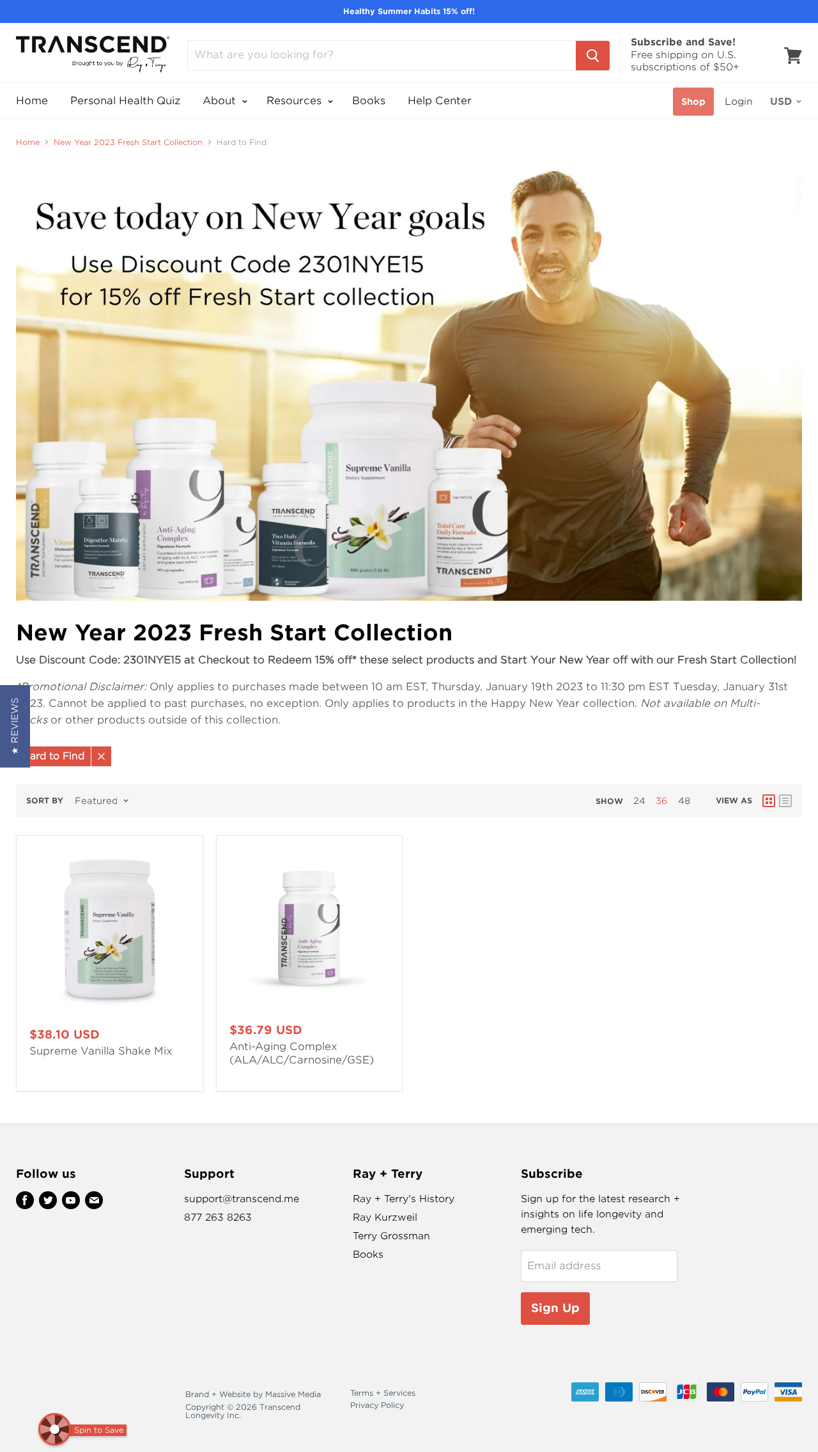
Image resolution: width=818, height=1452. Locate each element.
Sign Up (555, 1308)
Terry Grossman (391, 1236)
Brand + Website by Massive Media (253, 1394)
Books (368, 101)
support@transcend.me (241, 1199)
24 (639, 801)
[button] (15, 726)
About (221, 101)
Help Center (440, 101)
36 (662, 801)
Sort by (44, 800)
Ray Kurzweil (385, 1217)
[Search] (593, 55)
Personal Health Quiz (125, 101)
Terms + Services (382, 1393)
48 (684, 801)
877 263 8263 (218, 1217)
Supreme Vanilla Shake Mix (101, 1051)
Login (739, 101)
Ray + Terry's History (403, 1199)
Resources (295, 101)
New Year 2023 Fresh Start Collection (128, 142)
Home (32, 101)
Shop (693, 102)
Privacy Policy (377, 1405)
